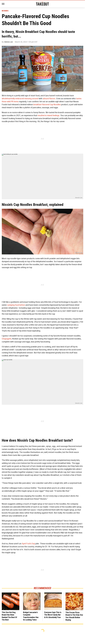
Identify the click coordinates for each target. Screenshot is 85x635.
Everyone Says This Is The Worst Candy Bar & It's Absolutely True (52, 614)
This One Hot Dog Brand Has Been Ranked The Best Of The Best (9, 616)
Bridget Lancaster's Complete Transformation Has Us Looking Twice (31, 616)
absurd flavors (49, 98)
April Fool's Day (28, 543)
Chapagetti (6, 339)
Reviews (5, 11)
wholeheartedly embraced (13, 98)
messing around (31, 98)
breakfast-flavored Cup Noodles (47, 104)
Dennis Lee (8, 42)
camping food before (16, 305)
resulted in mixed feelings (48, 115)
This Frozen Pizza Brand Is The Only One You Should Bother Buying (74, 616)
